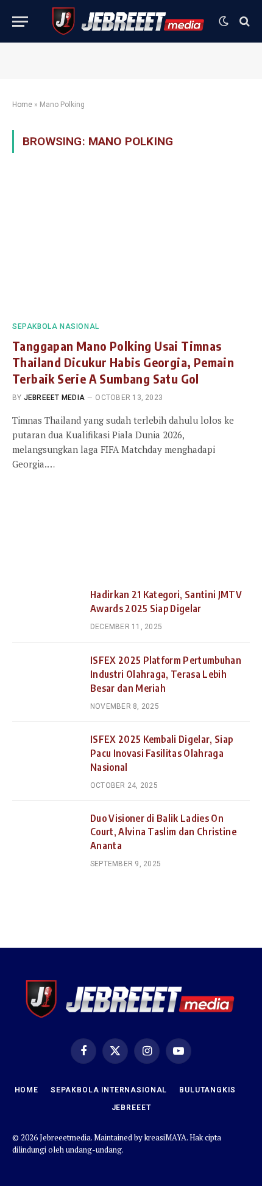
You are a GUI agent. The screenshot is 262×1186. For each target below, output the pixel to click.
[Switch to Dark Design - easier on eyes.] (224, 21)
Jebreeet (131, 1107)
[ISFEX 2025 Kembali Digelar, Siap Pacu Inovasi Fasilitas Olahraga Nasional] (45, 754)
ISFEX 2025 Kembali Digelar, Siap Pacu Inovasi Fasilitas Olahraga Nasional (161, 753)
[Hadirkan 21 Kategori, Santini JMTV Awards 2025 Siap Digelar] (45, 610)
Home (22, 104)
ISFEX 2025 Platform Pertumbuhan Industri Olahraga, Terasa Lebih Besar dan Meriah (165, 674)
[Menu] (20, 21)
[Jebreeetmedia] (129, 21)
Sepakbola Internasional (109, 1090)
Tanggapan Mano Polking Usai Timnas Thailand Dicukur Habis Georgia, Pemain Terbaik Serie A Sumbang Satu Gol (123, 362)
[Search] (243, 21)
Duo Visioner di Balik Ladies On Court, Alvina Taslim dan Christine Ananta (163, 832)
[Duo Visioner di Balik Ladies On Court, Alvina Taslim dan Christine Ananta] (45, 833)
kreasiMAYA (165, 1137)
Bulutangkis (207, 1090)
